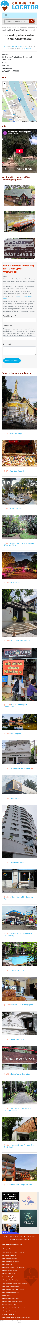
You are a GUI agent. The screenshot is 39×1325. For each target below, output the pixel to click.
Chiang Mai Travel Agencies (10, 1286)
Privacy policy (14, 1239)
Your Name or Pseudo (11, 316)
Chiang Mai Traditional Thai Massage (13, 1267)
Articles (27, 1239)
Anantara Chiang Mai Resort (21, 1185)
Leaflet (17, 121)
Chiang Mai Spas (7, 1264)
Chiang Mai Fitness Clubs (9, 1274)
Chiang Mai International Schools (12, 1301)
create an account (16, 46)
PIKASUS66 (15, 798)
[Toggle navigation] (6, 15)
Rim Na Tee (15, 583)
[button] (19, 99)
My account (22, 1236)
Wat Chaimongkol (16, 433)
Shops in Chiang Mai (8, 1314)
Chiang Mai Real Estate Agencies (12, 1280)
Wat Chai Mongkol (17, 471)
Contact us (30, 1236)
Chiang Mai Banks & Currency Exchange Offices (16, 1317)
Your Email (7, 325)
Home (4, 27)
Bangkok (24, 1283)
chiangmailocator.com (10, 1320)
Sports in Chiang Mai (8, 1277)
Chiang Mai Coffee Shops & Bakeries (13, 1252)
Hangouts (12, 27)
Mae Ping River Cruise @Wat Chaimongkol (18, 30)
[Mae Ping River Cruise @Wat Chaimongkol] (19, 195)
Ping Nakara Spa (17, 1039)
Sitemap (21, 1239)
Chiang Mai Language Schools (11, 1298)
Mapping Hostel (17, 734)
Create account (13, 1236)
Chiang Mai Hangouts (26, 27)
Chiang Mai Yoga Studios (9, 1270)
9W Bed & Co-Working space (22, 1005)
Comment (7, 344)
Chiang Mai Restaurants (9, 1249)
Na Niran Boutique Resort (20, 641)
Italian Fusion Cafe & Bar (20, 1074)
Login (6, 46)
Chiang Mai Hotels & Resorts (10, 1261)
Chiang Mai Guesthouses (9, 1258)
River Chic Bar (15, 508)
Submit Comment (12, 360)
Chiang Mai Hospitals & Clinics (11, 1292)
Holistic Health (6, 1295)
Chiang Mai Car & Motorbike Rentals (13, 1289)
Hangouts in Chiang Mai (9, 1255)
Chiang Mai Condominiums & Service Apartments (16, 1308)
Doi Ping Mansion (17, 862)
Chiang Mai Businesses (9, 1311)
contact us (27, 49)
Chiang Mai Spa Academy (20, 768)
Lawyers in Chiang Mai (9, 1305)
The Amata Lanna (17, 970)
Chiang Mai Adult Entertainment (11, 1283)
